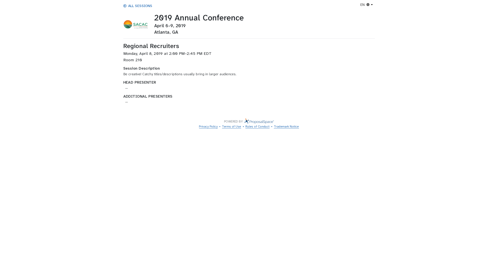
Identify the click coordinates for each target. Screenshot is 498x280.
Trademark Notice (286, 126)
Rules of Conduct (257, 126)
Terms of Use (231, 126)
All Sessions (140, 6)
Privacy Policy (208, 126)
